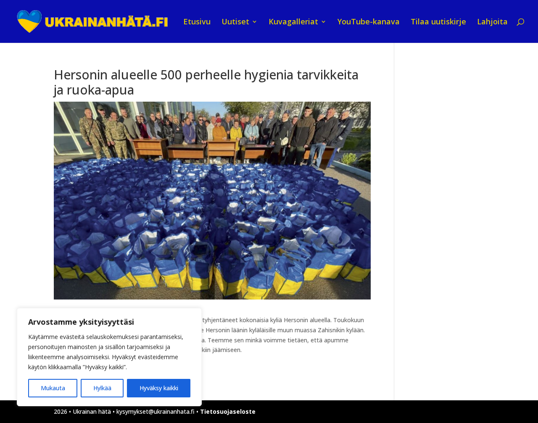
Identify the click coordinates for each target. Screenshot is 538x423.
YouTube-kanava (369, 22)
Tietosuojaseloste (228, 411)
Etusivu (197, 22)
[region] (109, 357)
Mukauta (53, 388)
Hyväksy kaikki (159, 388)
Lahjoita (492, 22)
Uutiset (235, 22)
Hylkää (102, 388)
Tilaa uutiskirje (438, 22)
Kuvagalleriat (293, 22)
